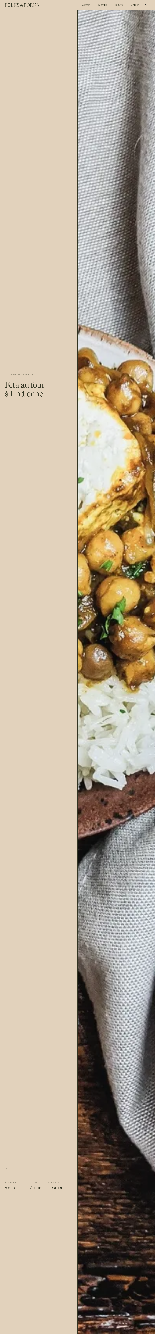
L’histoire (101, 4)
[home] (22, 5)
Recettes (85, 4)
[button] (146, 5)
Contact (134, 4)
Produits (118, 4)
